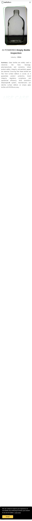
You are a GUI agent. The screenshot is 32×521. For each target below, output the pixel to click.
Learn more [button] (17, 512)
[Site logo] (6, 2)
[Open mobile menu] (30, 2)
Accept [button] (8, 516)
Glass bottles (13, 62)
